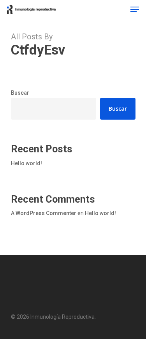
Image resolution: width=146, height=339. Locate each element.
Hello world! (26, 163)
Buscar (20, 93)
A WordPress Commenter (43, 213)
